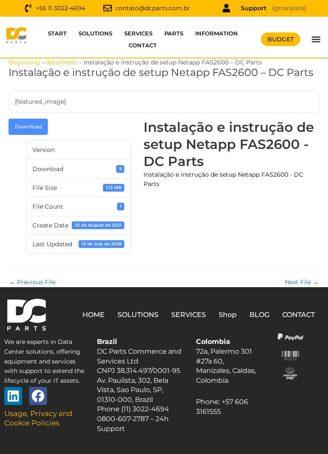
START (57, 33)
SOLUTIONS (95, 33)
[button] (316, 39)
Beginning (24, 62)
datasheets (62, 62)
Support (253, 8)
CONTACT (143, 45)
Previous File (32, 282)
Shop (228, 315)
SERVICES (138, 33)
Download (28, 126)
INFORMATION (216, 33)
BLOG (259, 315)
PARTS (173, 33)
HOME (93, 315)
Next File (302, 282)
